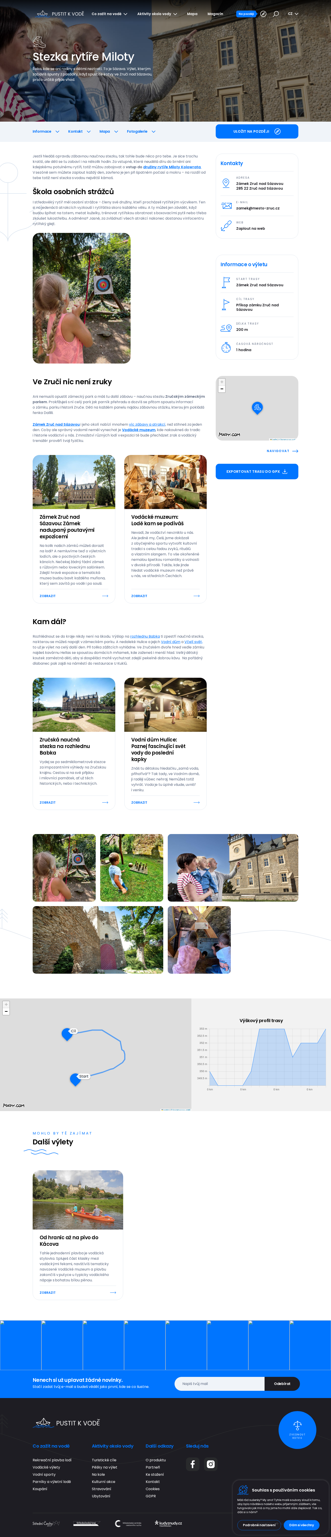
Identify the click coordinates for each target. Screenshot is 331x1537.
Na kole (98, 1474)
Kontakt (75, 131)
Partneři (153, 1467)
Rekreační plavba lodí (52, 1460)
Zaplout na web (250, 228)
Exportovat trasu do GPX (253, 471)
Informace (42, 131)
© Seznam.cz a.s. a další (288, 439)
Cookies (153, 1489)
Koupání (40, 1489)
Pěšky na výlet (104, 1467)
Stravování (101, 1489)
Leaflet (274, 439)
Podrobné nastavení (259, 1525)
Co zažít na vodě (106, 13)
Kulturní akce (103, 1481)
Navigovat (278, 451)
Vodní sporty (44, 1474)
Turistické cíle (104, 1460)
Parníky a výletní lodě (52, 1481)
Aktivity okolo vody (154, 13)
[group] (20, 1345)
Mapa (192, 13)
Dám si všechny (301, 1525)
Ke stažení (155, 1474)
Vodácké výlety (46, 1467)
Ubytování (101, 1496)
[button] (257, 408)
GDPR (151, 1496)
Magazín (215, 13)
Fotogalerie (137, 131)
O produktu (156, 1460)
